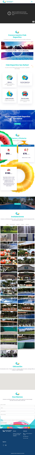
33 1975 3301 (26, 438)
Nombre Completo (3, 404)
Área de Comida (25, 98)
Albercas (10, 82)
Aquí (24, 420)
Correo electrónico (3, 411)
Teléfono (1, 407)
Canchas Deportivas (25, 82)
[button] (17, 50)
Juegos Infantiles (10, 98)
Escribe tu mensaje (3, 414)
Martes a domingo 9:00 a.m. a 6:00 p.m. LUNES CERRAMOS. (17, 434)
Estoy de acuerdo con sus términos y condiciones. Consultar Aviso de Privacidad (13, 420)
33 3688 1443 (26, 436)
